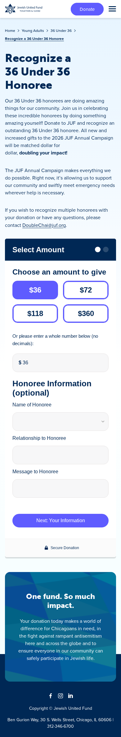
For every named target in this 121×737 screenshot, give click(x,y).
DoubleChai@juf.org (44, 225)
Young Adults (33, 30)
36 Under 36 (61, 30)
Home (10, 30)
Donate (87, 9)
